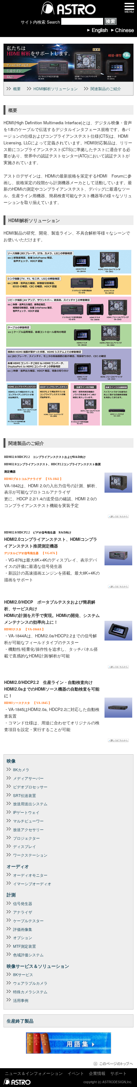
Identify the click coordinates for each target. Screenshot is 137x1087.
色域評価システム (28, 954)
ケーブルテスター (28, 920)
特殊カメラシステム (30, 991)
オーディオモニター (30, 875)
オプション (22, 937)
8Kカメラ (21, 769)
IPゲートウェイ (26, 812)
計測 (11, 894)
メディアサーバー (28, 778)
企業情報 (97, 1073)
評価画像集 (22, 929)
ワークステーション (30, 855)
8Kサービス (23, 974)
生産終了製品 (20, 1021)
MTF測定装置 (24, 946)
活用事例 (20, 1000)
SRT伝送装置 (24, 795)
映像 (11, 760)
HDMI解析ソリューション (55, 88)
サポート (118, 1073)
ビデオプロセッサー (30, 786)
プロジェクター (26, 838)
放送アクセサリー (28, 829)
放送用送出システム (30, 803)
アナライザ (22, 912)
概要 (17, 88)
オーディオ (18, 866)
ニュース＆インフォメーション (34, 1073)
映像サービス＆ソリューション (38, 966)
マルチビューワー (28, 820)
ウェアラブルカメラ (30, 983)
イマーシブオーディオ (32, 883)
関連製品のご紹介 (105, 88)
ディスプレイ (24, 846)
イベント (76, 1073)
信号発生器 (22, 903)
